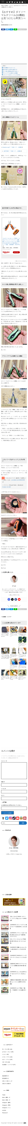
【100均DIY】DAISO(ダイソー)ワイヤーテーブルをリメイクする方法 (18, 957)
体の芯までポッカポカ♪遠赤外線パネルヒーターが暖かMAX (22, 634)
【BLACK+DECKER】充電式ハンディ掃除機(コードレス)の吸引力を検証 (14, 678)
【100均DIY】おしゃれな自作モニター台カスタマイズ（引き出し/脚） (18, 973)
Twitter (3, 1094)
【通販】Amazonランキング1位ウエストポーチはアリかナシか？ (22, 645)
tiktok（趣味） (5, 1097)
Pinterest (4, 1112)
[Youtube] (19, 599)
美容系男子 (4, 1075)
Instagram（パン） (6, 1107)
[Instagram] (9, 599)
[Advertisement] (14, 48)
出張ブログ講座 (6, 1083)
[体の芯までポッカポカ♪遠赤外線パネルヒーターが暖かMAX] (22, 630)
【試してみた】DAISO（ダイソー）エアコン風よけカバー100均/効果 (18, 918)
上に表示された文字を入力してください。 (11, 805)
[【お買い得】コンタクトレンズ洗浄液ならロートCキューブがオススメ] (14, 662)
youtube (4, 1110)
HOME (2, 5)
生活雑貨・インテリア (6, 616)
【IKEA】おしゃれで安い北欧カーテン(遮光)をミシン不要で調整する (5, 678)
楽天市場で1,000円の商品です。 (10, 69)
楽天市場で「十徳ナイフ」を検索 (12, 151)
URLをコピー (22, 29)
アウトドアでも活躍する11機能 (10, 73)
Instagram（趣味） (6, 1102)
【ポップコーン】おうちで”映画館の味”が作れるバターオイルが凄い (18, 941)
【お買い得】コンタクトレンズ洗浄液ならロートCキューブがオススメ (13, 667)
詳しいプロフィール (14, 595)
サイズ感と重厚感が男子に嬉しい (11, 71)
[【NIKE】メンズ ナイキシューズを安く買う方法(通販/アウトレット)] (22, 651)
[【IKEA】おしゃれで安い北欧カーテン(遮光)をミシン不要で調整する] (5, 673)
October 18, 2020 (6, 487)
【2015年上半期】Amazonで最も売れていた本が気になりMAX (14, 656)
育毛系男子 (4, 1078)
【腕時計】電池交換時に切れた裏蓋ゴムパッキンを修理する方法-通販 (18, 981)
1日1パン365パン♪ (6, 1081)
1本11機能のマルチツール (9, 67)
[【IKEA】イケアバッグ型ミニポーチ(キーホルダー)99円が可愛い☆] (22, 662)
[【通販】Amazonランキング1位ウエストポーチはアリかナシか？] (22, 640)
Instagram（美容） (6, 1105)
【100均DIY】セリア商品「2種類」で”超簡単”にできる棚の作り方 (18, 990)
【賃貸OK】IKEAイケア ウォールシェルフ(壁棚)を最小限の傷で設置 (18, 965)
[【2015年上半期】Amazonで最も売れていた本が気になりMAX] (14, 651)
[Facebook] (15, 599)
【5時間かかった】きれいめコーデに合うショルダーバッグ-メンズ (14, 635)
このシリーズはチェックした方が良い (12, 74)
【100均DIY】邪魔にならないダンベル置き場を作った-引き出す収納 (18, 949)
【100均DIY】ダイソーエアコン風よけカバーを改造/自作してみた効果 (18, 926)
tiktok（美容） (5, 1100)
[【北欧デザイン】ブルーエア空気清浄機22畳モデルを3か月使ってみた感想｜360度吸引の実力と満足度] (5, 651)
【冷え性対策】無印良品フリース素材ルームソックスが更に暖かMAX (5, 635)
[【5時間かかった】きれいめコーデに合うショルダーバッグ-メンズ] (14, 630)
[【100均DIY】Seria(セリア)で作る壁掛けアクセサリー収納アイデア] (22, 673)
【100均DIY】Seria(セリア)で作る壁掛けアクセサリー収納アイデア (22, 678)
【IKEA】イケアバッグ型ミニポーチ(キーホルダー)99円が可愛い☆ (22, 667)
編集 (25, 1122)
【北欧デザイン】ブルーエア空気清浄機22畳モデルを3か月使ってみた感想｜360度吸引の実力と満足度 (5, 656)
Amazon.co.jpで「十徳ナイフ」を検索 (12, 147)
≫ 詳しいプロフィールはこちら (14, 854)
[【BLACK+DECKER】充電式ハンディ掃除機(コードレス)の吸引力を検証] (14, 673)
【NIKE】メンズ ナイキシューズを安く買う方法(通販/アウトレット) (22, 656)
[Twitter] (12, 599)
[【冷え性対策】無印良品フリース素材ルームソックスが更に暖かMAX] (5, 630)
